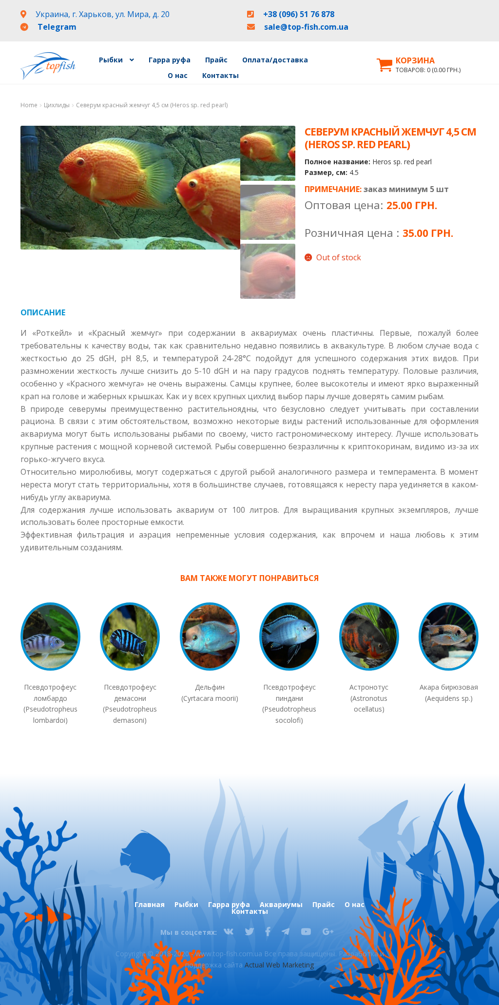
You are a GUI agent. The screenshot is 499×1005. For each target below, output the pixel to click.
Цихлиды (57, 105)
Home (29, 105)
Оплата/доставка (275, 59)
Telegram (57, 26)
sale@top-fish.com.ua (306, 26)
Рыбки (186, 904)
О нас (178, 75)
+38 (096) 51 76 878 (298, 14)
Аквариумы (281, 904)
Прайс (216, 59)
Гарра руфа (170, 59)
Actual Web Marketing (279, 964)
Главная (149, 904)
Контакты (220, 75)
